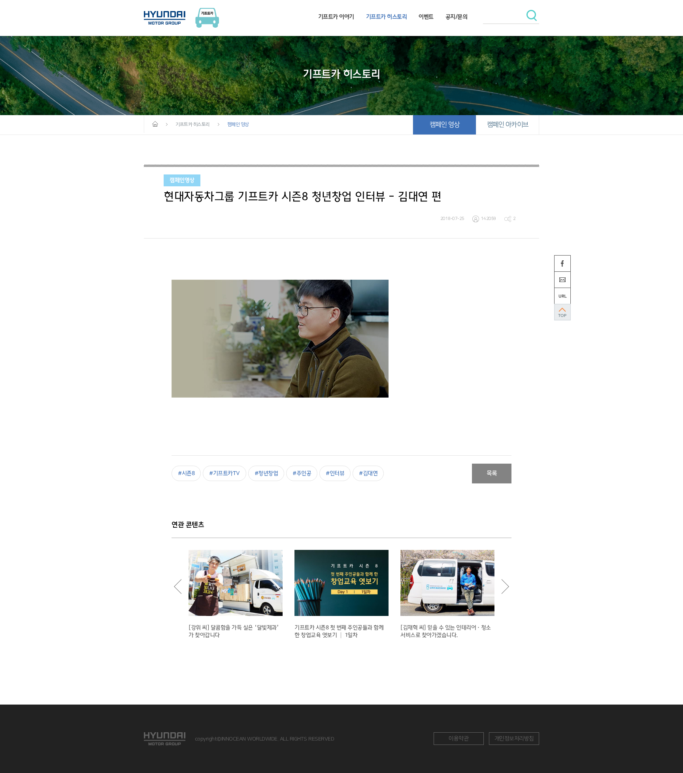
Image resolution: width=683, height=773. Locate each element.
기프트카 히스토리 (386, 16)
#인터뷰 (335, 473)
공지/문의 (456, 16)
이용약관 (458, 738)
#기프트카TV (224, 473)
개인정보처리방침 (514, 738)
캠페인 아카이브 (507, 124)
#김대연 (368, 473)
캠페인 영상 (445, 124)
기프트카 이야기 (336, 16)
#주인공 (301, 473)
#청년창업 (266, 473)
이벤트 (426, 16)
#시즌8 (186, 473)
